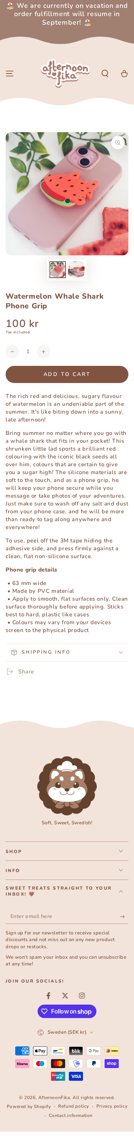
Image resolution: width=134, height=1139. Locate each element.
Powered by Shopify (29, 1107)
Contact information (71, 1115)
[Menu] (9, 73)
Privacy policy (111, 1106)
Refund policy (73, 1106)
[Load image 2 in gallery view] (76, 269)
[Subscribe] (124, 916)
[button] (105, 73)
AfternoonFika (54, 1098)
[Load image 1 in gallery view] (58, 269)
